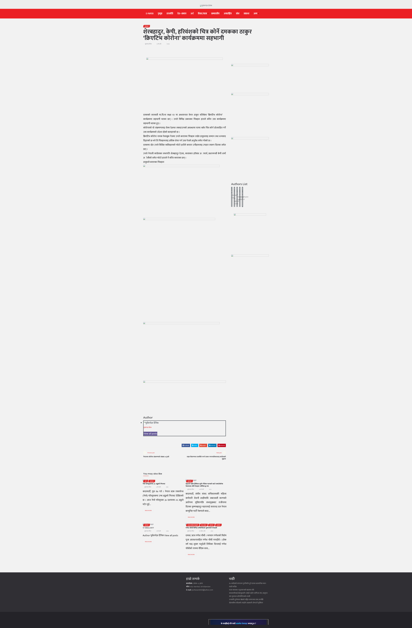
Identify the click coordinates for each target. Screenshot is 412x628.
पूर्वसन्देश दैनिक (148, 44)
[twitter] (159, 481)
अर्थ (192, 13)
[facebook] (196, 481)
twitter (195, 445)
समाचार (146, 26)
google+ (203, 445)
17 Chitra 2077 (148, 527)
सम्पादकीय (215, 13)
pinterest (212, 445)
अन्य (255, 13)
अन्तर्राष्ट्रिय (228, 13)
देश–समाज (181, 13)
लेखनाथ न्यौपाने (242, 198)
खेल (237, 13)
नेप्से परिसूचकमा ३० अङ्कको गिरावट (154, 483)
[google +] (164, 481)
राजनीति (170, 13)
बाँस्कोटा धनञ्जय (239, 198)
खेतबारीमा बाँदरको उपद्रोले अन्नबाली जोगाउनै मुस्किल (246, 602)
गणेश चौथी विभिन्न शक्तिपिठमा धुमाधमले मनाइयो (201, 527)
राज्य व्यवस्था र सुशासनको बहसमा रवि (241, 589)
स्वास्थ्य (246, 13)
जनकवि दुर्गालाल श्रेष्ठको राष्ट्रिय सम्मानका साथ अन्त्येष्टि (246, 599)
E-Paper (150, 13)
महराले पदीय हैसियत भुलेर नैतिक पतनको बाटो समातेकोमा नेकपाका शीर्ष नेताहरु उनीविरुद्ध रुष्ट (204, 485)
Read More (148, 510)
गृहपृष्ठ (160, 13)
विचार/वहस (202, 13)
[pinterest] (175, 481)
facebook (186, 445)
